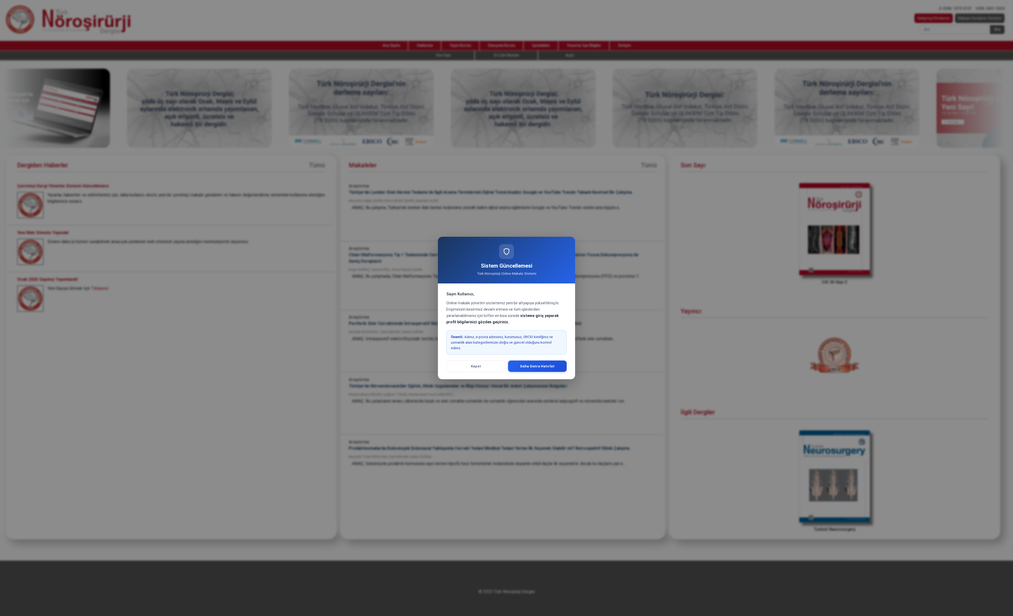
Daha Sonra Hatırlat (537, 366)
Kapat (476, 366)
